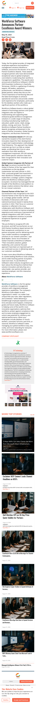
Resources (26, 685)
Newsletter (30, 8)
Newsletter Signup (26, 681)
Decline (5, 700)
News (7, 685)
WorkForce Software (15, 277)
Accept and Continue (21, 700)
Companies (19, 685)
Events (12, 685)
